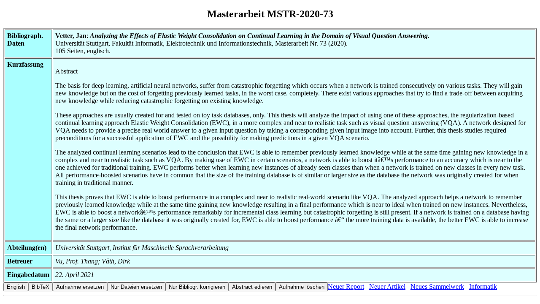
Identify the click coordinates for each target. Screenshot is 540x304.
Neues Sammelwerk (437, 286)
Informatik (483, 286)
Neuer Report (346, 286)
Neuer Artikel (387, 286)
